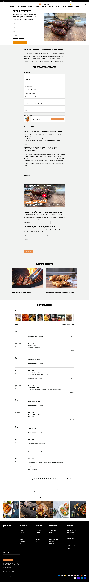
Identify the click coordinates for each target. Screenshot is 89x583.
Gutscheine (38, 532)
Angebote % (38, 530)
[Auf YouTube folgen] (13, 571)
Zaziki (55, 156)
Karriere (21, 539)
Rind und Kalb (15, 38)
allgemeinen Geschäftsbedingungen (57, 229)
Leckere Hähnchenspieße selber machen (60, 292)
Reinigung (70, 6)
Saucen (37, 6)
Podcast (21, 537)
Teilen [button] (42, 336)
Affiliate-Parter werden (24, 543)
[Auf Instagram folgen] (6, 571)
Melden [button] (40, 336)
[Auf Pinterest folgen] (9, 571)
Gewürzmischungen (29, 148)
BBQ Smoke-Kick (38, 103)
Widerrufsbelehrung (53, 534)
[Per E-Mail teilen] (62, 222)
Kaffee (37, 543)
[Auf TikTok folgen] (16, 571)
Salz (26, 110)
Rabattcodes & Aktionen (54, 543)
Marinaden (44, 6)
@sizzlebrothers (44, 497)
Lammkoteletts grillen (33, 63)
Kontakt (50, 532)
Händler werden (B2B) (53, 539)
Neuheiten (23, 6)
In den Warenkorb (58, 119)
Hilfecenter (51, 528)
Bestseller (31, 6)
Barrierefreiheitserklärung (72, 543)
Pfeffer (26, 107)
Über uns (21, 534)
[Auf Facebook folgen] (3, 571)
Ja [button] (37, 336)
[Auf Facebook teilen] (48, 222)
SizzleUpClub (52, 546)
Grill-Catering (22, 541)
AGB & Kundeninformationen (72, 534)
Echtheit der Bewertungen (72, 541)
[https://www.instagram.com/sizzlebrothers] (11, 509)
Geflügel (14, 290)
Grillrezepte (22, 530)
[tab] (66, 325)
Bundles (12, 6)
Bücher (57, 6)
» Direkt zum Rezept (19, 42)
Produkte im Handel (53, 537)
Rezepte (77, 6)
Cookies (68, 548)
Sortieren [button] (16, 324)
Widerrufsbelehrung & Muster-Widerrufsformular (73, 537)
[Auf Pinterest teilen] (57, 222)
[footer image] (7, 526)
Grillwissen (22, 532)
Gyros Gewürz (36, 118)
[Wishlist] (77, 4)
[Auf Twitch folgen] (19, 571)
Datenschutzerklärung (71, 530)
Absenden (28, 251)
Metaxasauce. (60, 219)
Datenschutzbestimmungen (31, 231)
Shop (18, 6)
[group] (21, 310)
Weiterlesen (14, 295)
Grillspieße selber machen (21, 292)
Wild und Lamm (21, 38)
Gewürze (51, 6)
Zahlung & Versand (53, 530)
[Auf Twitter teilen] (53, 222)
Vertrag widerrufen (71, 545)
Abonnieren (8, 560)
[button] (18, 317)
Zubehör (64, 6)
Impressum (69, 528)
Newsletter (51, 541)
